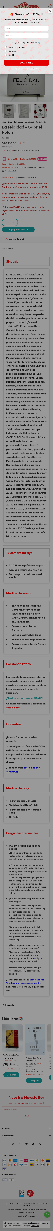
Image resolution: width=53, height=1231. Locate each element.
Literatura (12, 51)
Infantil (11, 55)
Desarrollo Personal (16, 47)
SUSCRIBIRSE (26, 62)
